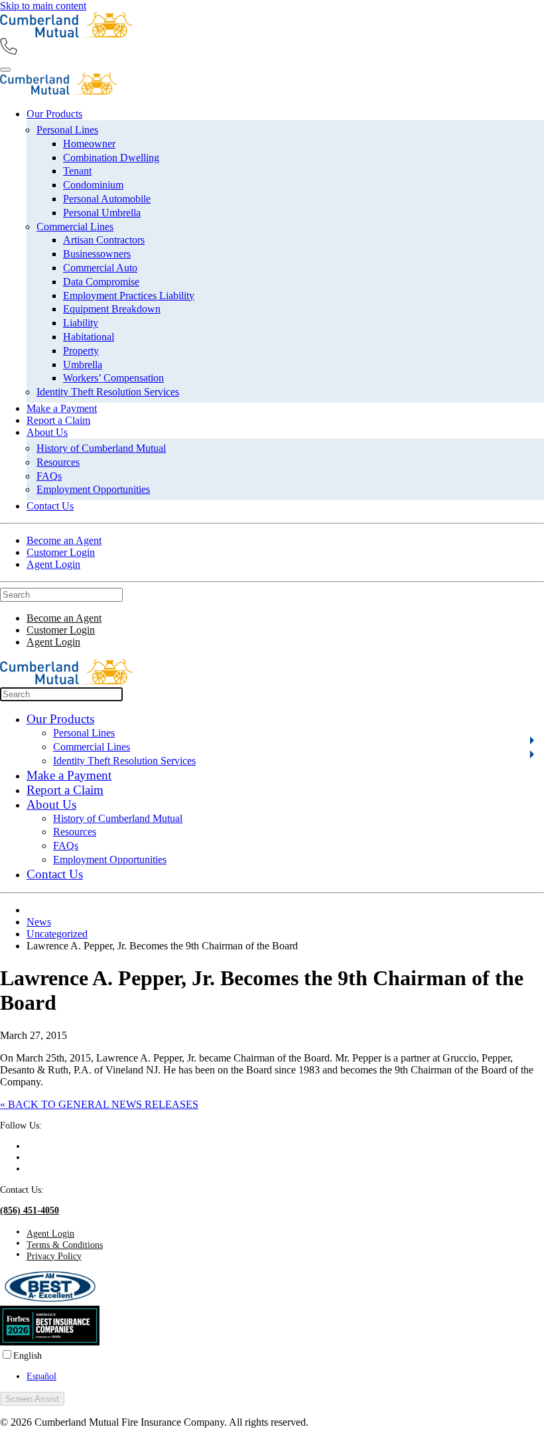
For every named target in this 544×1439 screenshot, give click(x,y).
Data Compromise (101, 281)
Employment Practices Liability (128, 295)
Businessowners (97, 253)
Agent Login (53, 564)
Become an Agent (64, 540)
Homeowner (89, 143)
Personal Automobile (107, 198)
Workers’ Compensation (113, 377)
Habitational (88, 336)
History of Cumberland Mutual (101, 448)
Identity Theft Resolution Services (107, 391)
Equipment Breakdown (112, 308)
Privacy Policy (54, 1256)
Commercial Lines (74, 226)
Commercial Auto (100, 267)
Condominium (93, 184)
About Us (47, 432)
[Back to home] (66, 34)
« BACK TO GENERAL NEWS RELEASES (99, 1104)
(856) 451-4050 (29, 1210)
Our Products (54, 113)
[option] (285, 1376)
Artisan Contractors (104, 239)
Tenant (77, 170)
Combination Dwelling (111, 157)
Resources (58, 462)
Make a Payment (62, 408)
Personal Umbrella (102, 212)
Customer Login (61, 552)
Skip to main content (43, 5)
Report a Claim (58, 420)
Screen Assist (32, 1399)
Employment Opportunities (93, 489)
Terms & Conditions (65, 1244)
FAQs (49, 476)
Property (81, 350)
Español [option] (41, 1376)
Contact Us (50, 506)
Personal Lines (67, 129)
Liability (80, 322)
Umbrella (82, 364)
